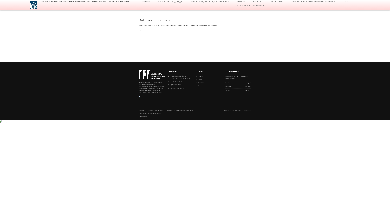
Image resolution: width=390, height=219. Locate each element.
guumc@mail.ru (176, 85)
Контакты (347, 2)
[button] (210, 1)
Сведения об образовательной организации (312, 2)
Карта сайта (202, 86)
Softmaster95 (143, 117)
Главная (146, 2)
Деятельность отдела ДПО (170, 2)
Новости (256, 2)
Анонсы (241, 2)
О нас (200, 80)
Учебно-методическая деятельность (209, 2)
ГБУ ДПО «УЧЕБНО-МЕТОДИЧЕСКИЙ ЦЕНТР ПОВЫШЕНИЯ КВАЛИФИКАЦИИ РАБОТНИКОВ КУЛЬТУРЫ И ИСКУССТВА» (86, 1)
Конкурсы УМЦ (276, 2)
